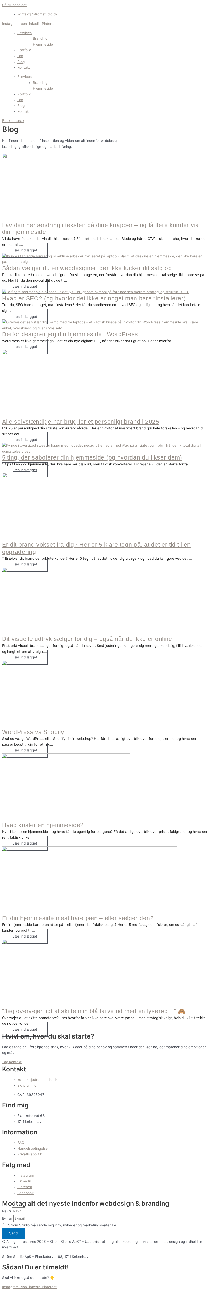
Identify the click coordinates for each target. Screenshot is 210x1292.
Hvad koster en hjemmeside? (43, 825)
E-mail (7, 1218)
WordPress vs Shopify (33, 732)
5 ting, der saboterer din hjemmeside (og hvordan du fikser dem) (92, 457)
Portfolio (24, 50)
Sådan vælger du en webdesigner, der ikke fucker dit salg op (87, 268)
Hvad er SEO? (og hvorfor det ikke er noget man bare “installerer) (94, 298)
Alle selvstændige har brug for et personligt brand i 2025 (80, 421)
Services (24, 33)
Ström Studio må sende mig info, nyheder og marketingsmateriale (62, 1225)
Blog (21, 62)
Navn (7, 1211)
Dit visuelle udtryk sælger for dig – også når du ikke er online (87, 639)
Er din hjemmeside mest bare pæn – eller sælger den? (78, 918)
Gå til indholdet (14, 5)
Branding (40, 38)
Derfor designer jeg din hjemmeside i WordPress (70, 334)
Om (20, 56)
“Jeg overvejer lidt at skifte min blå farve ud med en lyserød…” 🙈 (94, 1011)
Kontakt (23, 67)
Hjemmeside (43, 44)
